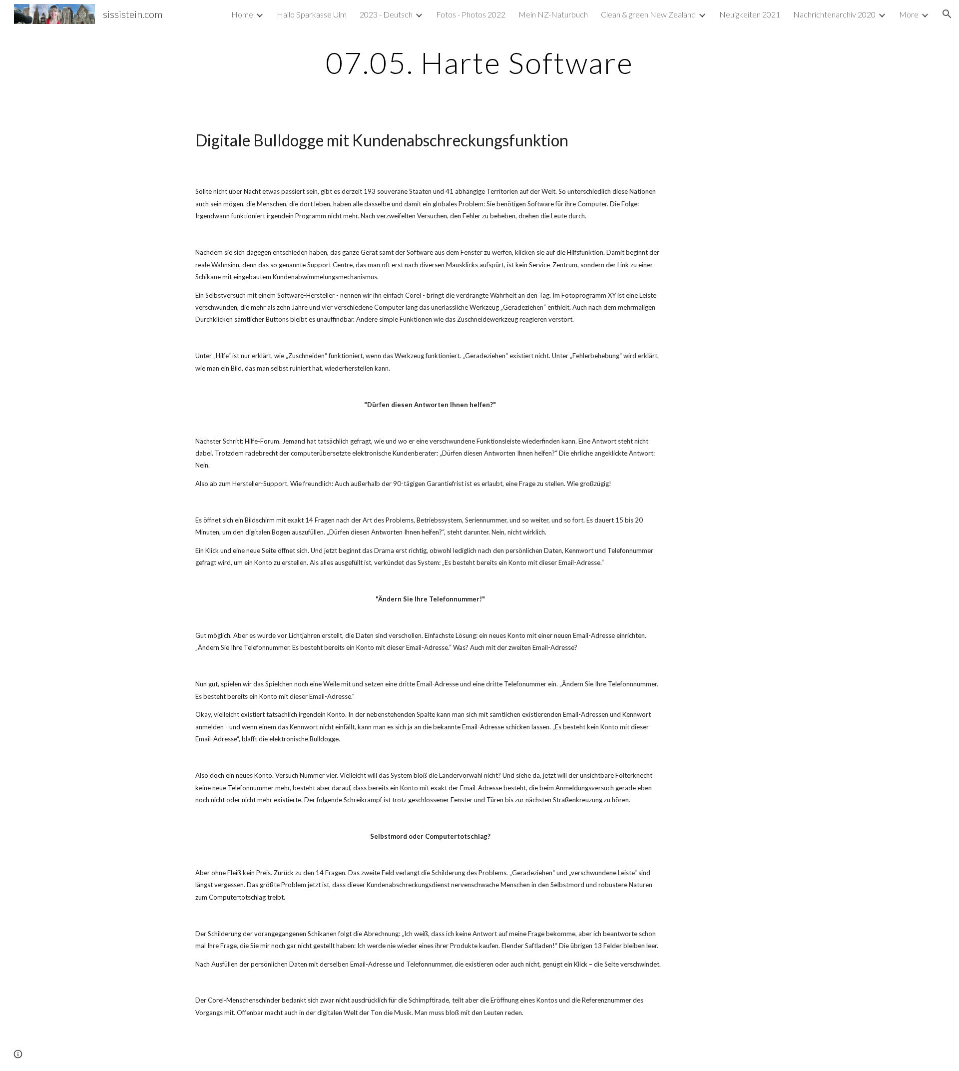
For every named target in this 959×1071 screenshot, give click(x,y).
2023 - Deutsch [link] (386, 14)
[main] (479, 62)
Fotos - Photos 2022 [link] (470, 14)
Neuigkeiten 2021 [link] (749, 14)
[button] (947, 14)
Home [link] (242, 14)
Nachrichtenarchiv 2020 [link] (834, 14)
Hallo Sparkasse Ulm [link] (312, 14)
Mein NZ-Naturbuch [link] (553, 14)
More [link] (909, 14)
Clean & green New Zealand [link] (648, 14)
